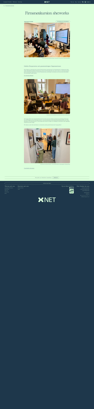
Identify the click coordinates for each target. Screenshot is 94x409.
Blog (4, 5)
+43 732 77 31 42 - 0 (85, 195)
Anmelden (56, 177)
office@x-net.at (86, 196)
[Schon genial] (71, 193)
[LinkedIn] (73, 188)
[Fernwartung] (85, 2)
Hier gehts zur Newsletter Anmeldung (43, 177)
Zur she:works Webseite (28, 75)
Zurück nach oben (47, 183)
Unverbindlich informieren (63, 21)
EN (90, 2)
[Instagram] (71, 188)
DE (88, 2)
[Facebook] (70, 188)
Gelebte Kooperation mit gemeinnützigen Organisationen (42, 66)
